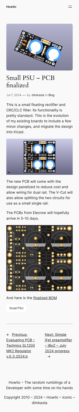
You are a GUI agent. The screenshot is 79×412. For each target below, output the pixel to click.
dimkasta (38, 95)
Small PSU (16, 308)
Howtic (11, 6)
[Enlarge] (67, 144)
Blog (51, 95)
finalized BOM (45, 298)
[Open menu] (70, 6)
